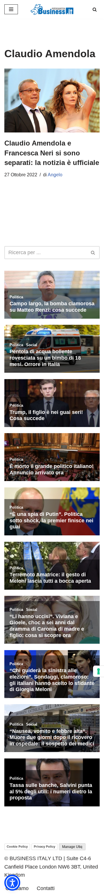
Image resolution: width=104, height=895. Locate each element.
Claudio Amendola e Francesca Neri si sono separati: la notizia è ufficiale (51, 152)
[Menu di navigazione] (11, 9)
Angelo (55, 174)
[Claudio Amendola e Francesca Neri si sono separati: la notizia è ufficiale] (52, 100)
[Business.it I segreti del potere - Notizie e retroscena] (52, 9)
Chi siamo (17, 888)
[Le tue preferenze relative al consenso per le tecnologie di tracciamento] (98, 671)
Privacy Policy (44, 846)
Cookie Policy (17, 846)
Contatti (46, 888)
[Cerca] (94, 9)
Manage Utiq (72, 847)
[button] (12, 882)
